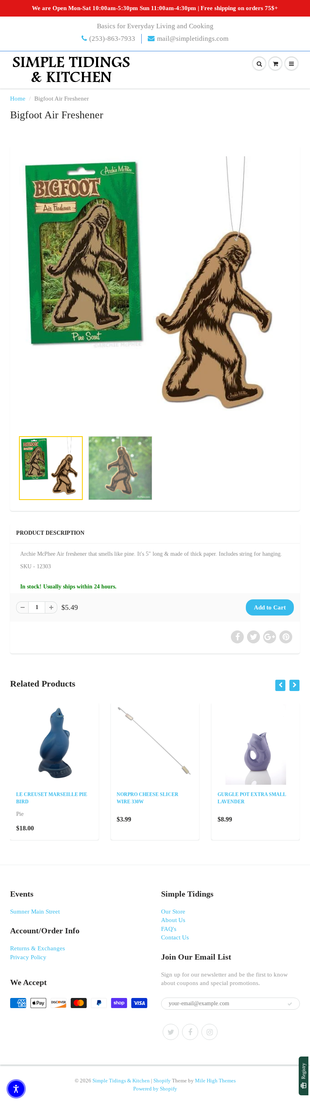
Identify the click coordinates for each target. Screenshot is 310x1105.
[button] (16, 1089)
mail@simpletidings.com (192, 38)
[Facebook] (190, 1032)
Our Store (173, 911)
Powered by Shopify (155, 1089)
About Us (173, 920)
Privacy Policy (28, 957)
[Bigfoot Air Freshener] (155, 292)
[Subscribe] (290, 1004)
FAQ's (168, 929)
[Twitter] (171, 1032)
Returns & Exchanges (37, 948)
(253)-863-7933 (112, 38)
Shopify (162, 1081)
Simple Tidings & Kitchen (121, 1081)
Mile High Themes (215, 1081)
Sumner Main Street (35, 911)
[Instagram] (209, 1032)
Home (17, 98)
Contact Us (175, 937)
